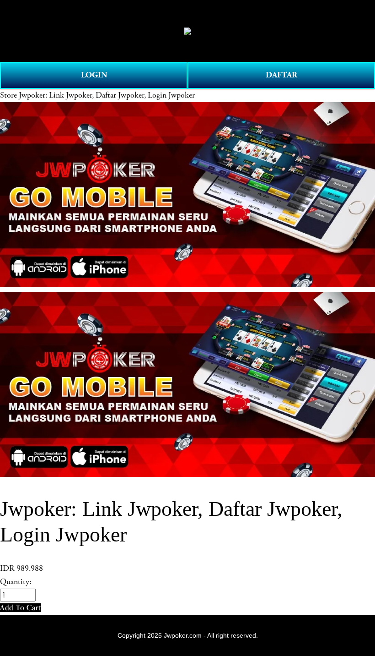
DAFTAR (281, 75)
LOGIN (94, 75)
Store (8, 95)
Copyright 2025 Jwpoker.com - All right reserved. (188, 635)
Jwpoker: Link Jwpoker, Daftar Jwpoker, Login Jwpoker (107, 95)
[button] (20, 607)
